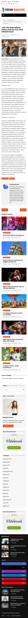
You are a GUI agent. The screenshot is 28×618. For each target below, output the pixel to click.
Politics (5, 490)
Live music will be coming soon (13, 235)
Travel (4, 503)
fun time (6, 178)
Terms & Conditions (16, 615)
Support (9, 1)
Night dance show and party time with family (13, 340)
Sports (4, 496)
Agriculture (6, 459)
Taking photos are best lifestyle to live (17, 539)
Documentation (15, 1)
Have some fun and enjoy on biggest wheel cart (13, 261)
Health (4, 484)
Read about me (8, 426)
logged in (10, 378)
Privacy (3, 615)
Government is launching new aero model (17, 590)
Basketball (5, 462)
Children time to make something (11, 366)
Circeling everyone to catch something (12, 314)
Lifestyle (5, 487)
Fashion (5, 474)
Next (22, 209)
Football (5, 481)
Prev (6, 209)
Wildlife (5, 506)
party (12, 178)
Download (4, 1)
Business (5, 465)
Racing (4, 493)
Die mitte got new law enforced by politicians (17, 597)
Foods (4, 477)
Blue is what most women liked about (18, 553)
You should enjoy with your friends (18, 546)
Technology (6, 499)
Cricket (5, 468)
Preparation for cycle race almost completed (18, 604)
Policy (8, 615)
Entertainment (6, 36)
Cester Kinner (6, 34)
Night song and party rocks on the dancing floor (13, 287)
